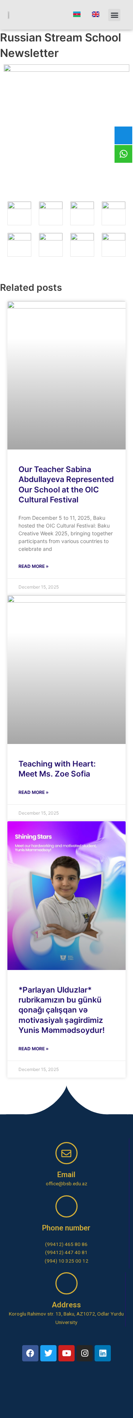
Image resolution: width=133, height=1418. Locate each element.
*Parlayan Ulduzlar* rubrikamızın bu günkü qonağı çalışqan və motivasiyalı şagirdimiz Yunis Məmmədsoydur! (61, 1010)
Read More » (33, 566)
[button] (114, 15)
